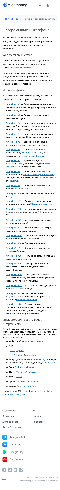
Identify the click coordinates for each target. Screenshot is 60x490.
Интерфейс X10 (14, 193)
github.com (50, 363)
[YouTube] (15, 470)
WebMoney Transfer (34, 156)
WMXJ (19, 376)
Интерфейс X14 (14, 228)
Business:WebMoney (25, 367)
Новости (37, 421)
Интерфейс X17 (14, 248)
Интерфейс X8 (13, 171)
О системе (8, 410)
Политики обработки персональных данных (38, 480)
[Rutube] (21, 470)
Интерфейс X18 (14, 256)
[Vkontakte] (10, 470)
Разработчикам (11, 427)
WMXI (12, 351)
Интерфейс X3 (13, 123)
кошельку (14, 181)
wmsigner (44, 359)
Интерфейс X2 (13, 115)
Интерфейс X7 (13, 160)
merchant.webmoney (26, 299)
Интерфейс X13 (14, 220)
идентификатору (47, 178)
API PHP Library (17, 355)
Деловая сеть (10, 421)
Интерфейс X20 (14, 274)
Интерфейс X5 (13, 142)
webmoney (32, 359)
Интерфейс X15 (14, 235)
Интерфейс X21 (14, 285)
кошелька (28, 174)
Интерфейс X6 (13, 149)
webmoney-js (36, 341)
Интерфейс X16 (14, 243)
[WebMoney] (15, 5)
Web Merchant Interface (23, 68)
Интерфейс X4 (13, 134)
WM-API (20, 372)
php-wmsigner (31, 355)
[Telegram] (4, 470)
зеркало (19, 351)
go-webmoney (30, 386)
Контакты (8, 416)
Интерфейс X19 (14, 264)
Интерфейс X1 (13, 104)
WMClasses (30, 372)
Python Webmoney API (29, 381)
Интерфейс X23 (14, 304)
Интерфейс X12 (14, 209)
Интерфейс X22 (14, 293)
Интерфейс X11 (13, 201)
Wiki (34, 410)
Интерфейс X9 (13, 185)
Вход (47, 4)
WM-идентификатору (32, 153)
